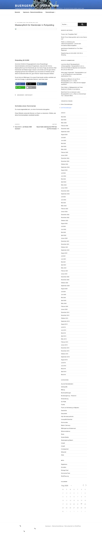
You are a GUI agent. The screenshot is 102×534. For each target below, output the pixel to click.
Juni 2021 (63, 259)
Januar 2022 (64, 238)
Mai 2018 (63, 368)
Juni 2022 (63, 229)
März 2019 (64, 339)
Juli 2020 (63, 291)
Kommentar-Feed (65, 473)
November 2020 (65, 279)
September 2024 (65, 167)
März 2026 (64, 122)
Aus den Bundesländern (67, 384)
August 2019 (64, 324)
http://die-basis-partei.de (67, 416)
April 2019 (63, 336)
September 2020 (65, 285)
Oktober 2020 (64, 282)
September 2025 (65, 131)
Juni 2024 (63, 176)
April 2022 (63, 235)
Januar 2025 (64, 155)
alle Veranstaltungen (66, 107)
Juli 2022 (63, 226)
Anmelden (63, 467)
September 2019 (65, 321)
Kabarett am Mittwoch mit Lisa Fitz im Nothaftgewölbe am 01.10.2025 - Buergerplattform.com (70, 80)
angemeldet (24, 109)
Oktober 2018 (64, 354)
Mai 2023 (63, 202)
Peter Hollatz (33, 22)
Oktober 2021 (64, 247)
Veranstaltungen (50, 12)
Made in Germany (65, 425)
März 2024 (64, 185)
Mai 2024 (63, 179)
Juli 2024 (63, 173)
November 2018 (65, 351)
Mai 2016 (63, 374)
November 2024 (65, 161)
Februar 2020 (64, 306)
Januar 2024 (64, 188)
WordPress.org (65, 476)
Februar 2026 (64, 125)
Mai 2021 (63, 262)
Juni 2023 (63, 199)
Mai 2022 (63, 232)
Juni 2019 (63, 330)
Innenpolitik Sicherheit (66, 419)
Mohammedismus (65, 431)
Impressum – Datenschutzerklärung (32, 12)
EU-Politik (63, 401)
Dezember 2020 (65, 276)
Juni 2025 (63, 140)
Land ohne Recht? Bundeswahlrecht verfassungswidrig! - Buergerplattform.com (72, 65)
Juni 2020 (63, 294)
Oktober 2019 (64, 318)
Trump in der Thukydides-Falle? (69, 34)
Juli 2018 (63, 362)
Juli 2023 (63, 196)
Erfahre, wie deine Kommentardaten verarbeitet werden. (35, 114)
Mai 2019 (63, 333)
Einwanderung (64, 398)
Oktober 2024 (64, 164)
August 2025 (64, 134)
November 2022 (65, 217)
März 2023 (64, 205)
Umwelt (63, 443)
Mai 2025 (63, 143)
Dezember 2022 (65, 214)
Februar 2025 (64, 152)
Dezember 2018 (65, 348)
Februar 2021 (64, 271)
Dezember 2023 (65, 191)
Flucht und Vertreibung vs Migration (70, 407)
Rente (62, 434)
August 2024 (64, 170)
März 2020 (64, 303)
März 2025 (64, 149)
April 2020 (63, 300)
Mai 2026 (63, 117)
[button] (20, 83)
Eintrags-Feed (64, 470)
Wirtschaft (29, 95)
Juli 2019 (63, 327)
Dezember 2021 (65, 241)
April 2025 (63, 146)
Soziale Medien (65, 437)
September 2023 (65, 194)
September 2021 (65, 250)
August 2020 (64, 288)
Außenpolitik (64, 387)
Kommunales (64, 422)
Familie (63, 404)
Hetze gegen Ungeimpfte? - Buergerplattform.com (73, 72)
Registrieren (64, 464)
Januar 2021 (64, 274)
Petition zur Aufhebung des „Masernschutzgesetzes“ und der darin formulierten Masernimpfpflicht (71, 43)
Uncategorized (64, 449)
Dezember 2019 (65, 312)
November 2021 (65, 244)
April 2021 (63, 265)
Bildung (63, 389)
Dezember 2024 (65, 158)
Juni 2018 (63, 365)
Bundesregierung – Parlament (68, 395)
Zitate (62, 455)
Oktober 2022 (64, 220)
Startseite (17, 12)
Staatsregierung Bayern (67, 440)
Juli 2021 (63, 256)
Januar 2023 (64, 211)
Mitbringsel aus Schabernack (68, 428)
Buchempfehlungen (66, 393)
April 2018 (63, 371)
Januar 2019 (64, 345)
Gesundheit (20, 95)
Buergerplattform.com (37, 5)
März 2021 (64, 268)
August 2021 (64, 253)
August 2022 (64, 223)
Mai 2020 (63, 297)
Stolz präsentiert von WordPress (72, 526)
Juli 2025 (63, 137)
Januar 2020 (64, 309)
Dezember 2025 (65, 128)
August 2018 (64, 359)
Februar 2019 (64, 342)
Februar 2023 (64, 208)
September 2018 (65, 357)
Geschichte (64, 410)
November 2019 (65, 315)
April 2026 (63, 119)
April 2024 (63, 182)
